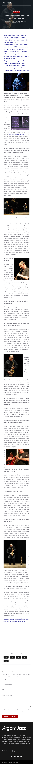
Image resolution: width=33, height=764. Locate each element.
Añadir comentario (7, 695)
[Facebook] (6, 657)
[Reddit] (24, 657)
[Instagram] (18, 756)
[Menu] (30, 2)
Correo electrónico (7, 684)
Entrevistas (16, 11)
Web (3, 689)
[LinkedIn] (18, 657)
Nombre (4, 679)
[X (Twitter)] (12, 657)
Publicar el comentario (10, 716)
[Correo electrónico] (6, 661)
